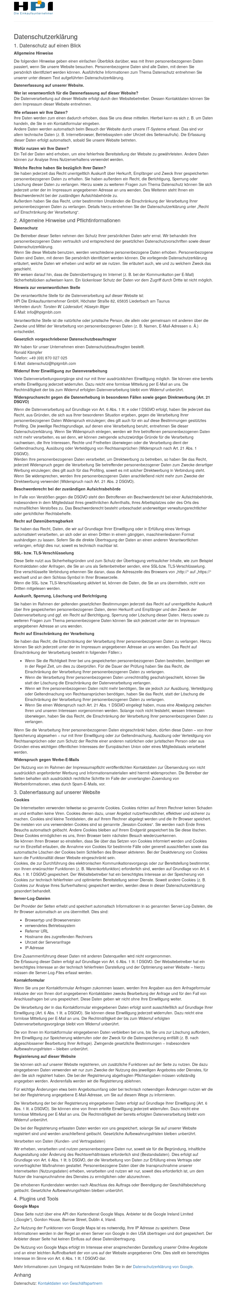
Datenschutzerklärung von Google (163, 1266)
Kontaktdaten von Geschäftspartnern (70, 1283)
